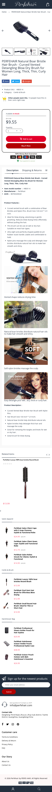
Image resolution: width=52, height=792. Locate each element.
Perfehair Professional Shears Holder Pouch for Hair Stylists (24, 630)
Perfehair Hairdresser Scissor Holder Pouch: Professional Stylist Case (24, 643)
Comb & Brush (19, 92)
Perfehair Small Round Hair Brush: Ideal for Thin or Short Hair (25, 606)
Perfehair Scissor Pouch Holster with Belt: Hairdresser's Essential (23, 657)
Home (4, 12)
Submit (8, 692)
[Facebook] (2, 724)
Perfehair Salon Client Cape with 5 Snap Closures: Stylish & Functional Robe (25, 530)
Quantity (9, 127)
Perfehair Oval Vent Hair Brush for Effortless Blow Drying (24, 592)
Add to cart (27, 139)
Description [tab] (13, 170)
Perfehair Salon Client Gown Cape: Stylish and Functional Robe (25, 543)
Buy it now (26, 146)
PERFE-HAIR (26, 778)
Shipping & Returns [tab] (32, 170)
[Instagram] (13, 724)
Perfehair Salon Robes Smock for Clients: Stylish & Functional (25, 557)
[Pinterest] (18, 724)
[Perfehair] (26, 4)
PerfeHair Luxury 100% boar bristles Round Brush (21, 460)
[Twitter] (7, 724)
